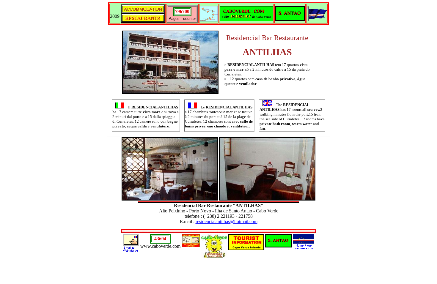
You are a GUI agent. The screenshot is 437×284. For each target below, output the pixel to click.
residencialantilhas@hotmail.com (226, 221)
